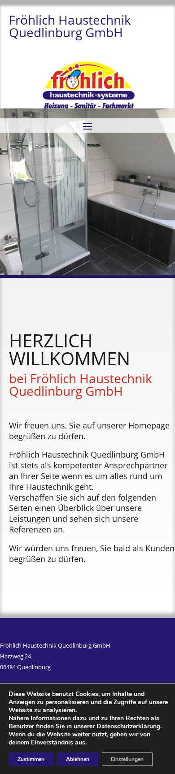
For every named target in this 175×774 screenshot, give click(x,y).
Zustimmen (31, 759)
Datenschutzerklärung (128, 726)
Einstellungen (127, 759)
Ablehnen (77, 759)
